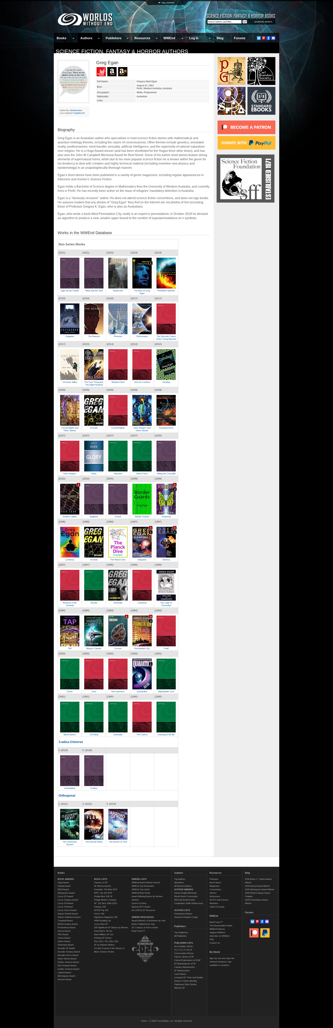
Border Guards (142, 516)
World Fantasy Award (68, 924)
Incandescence (166, 428)
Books (61, 38)
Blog (220, 38)
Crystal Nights (118, 428)
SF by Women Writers (104, 945)
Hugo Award (63, 882)
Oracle (118, 516)
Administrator (76, 110)
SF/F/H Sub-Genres (218, 900)
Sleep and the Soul (94, 290)
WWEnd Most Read (141, 893)
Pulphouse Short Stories (185, 984)
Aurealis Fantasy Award (69, 952)
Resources (142, 38)
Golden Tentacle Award (68, 969)
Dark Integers (69, 473)
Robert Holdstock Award (69, 917)
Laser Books (180, 974)
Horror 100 (99, 913)
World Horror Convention (186, 896)
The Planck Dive (118, 559)
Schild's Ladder (70, 516)
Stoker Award (64, 941)
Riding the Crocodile (166, 473)
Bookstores (214, 896)
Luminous (69, 559)
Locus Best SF (101, 924)
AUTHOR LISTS (182, 910)
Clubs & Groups (217, 907)
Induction (118, 473)
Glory (94, 473)
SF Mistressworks (102, 886)
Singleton (94, 516)
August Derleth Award (68, 913)
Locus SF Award (65, 896)
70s (106, 941)
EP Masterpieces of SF (185, 963)
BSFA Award (63, 889)
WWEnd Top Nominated (143, 886)
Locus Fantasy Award (68, 900)
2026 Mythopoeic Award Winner (259, 889)
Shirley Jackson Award (68, 962)
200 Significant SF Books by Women (111, 927)
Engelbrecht (79, 113)
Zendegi (166, 382)
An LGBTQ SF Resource (143, 910)
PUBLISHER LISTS (183, 943)
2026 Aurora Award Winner (257, 886)
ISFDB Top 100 (101, 910)
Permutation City (142, 648)
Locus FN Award (65, 903)
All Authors (179, 882)
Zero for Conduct (142, 382)
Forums (239, 38)
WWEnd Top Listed (140, 889)
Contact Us (214, 943)
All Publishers (180, 936)
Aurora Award (64, 931)
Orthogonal (67, 795)
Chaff (166, 648)
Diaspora (142, 559)
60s (101, 941)
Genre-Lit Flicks (139, 903)
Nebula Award (64, 886)
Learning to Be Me (166, 734)
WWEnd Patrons (217, 929)
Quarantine (142, 691)
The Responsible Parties (220, 925)
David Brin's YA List (103, 931)
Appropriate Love (166, 691)
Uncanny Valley (70, 382)
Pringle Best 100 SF (103, 896)
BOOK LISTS (100, 879)
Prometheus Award (66, 927)
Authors (86, 38)
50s (96, 941)
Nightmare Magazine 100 (105, 917)
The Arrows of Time (118, 842)
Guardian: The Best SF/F (106, 889)
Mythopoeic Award (66, 893)
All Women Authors (183, 886)
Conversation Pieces (184, 953)
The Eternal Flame (94, 842)
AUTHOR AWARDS (183, 889)
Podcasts (213, 879)
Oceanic (94, 428)
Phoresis (118, 336)
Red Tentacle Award (67, 965)
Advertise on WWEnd (219, 936)
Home (144, 1021)
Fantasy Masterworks (184, 967)
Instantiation (69, 788)
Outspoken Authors (183, 913)
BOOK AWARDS (66, 879)
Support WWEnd (217, 932)
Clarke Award (64, 938)
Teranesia (166, 516)
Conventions (215, 889)
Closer (70, 691)
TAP (70, 648)
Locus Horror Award (67, 910)
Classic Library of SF (184, 957)
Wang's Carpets (93, 648)
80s (111, 941)
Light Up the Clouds (70, 290)
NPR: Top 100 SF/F (103, 893)
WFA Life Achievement (184, 900)
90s (116, 941)
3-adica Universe (71, 742)
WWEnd (169, 38)
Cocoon (118, 648)
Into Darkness (118, 691)
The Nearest (94, 336)
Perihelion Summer (166, 290)
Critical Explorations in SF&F (187, 960)
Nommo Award (64, 979)
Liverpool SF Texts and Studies (188, 977)
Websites (213, 903)
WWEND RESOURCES (143, 917)
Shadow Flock (118, 382)
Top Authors (179, 879)
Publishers (113, 38)
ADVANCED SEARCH (263, 22)
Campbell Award (65, 920)
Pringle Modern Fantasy (105, 900)
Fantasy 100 (100, 907)
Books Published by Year (143, 924)
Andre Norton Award (67, 958)
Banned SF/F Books (141, 907)
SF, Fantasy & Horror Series (145, 927)
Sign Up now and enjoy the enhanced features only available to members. (221, 961)
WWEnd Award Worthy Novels (146, 882)
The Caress (142, 734)
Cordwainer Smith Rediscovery (188, 903)
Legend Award (64, 972)
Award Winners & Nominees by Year (149, 920)
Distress (166, 559)
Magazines (214, 886)
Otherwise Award (66, 945)
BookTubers (215, 882)
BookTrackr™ (138, 931)
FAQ (211, 939)
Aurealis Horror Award (68, 955)
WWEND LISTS (139, 879)
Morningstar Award (66, 976)
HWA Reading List (102, 920)
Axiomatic (118, 603)
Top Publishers (181, 932)
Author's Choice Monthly (185, 981)
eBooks (213, 893)
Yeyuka (93, 603)
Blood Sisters (70, 734)
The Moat (93, 734)
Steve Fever (142, 473)
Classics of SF (101, 882)
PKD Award (63, 934)
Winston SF (179, 988)
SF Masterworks (182, 970)
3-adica (93, 788)
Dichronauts (142, 336)
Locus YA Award (65, 907)
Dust (94, 691)
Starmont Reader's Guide (186, 917)
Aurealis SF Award (66, 948)
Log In (193, 38)
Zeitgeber (69, 336)
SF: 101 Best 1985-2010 (105, 903)
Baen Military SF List (103, 934)
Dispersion (118, 290)
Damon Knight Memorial (185, 893)
